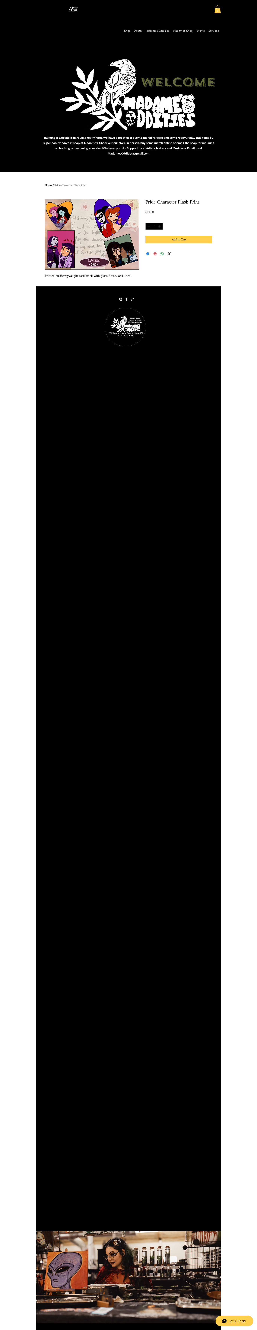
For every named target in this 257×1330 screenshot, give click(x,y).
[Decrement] (148, 226)
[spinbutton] (154, 226)
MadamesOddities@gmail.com (128, 153)
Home (48, 185)
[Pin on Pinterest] (155, 254)
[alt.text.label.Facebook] (126, 299)
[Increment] (159, 226)
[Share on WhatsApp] (162, 254)
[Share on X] (169, 254)
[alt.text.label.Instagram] (121, 299)
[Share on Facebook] (148, 254)
